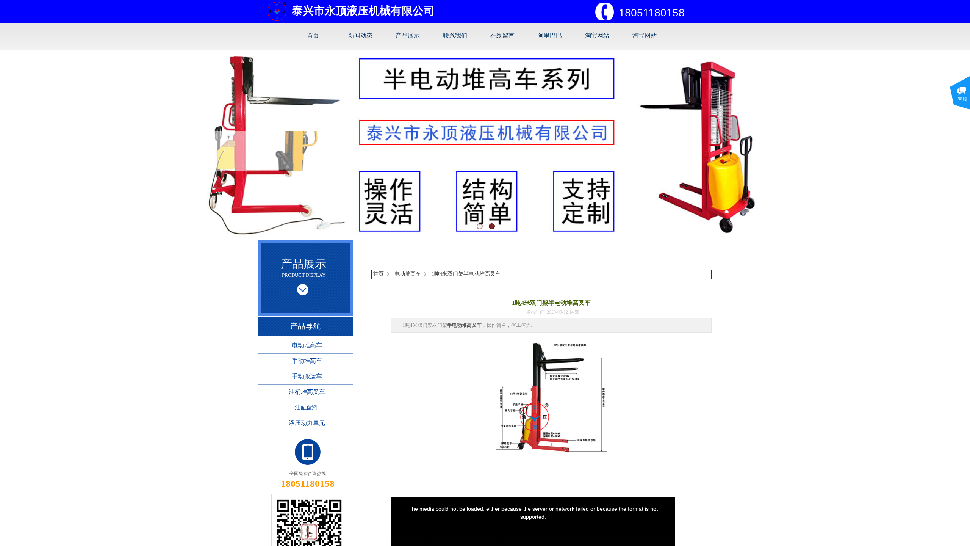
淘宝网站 (597, 35)
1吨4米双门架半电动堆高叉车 (466, 274)
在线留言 (502, 35)
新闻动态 (360, 35)
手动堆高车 (307, 361)
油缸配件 (307, 407)
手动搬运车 (307, 376)
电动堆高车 (407, 274)
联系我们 (455, 35)
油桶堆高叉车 (307, 392)
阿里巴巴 (550, 35)
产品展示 (408, 35)
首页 (313, 35)
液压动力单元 (307, 423)
